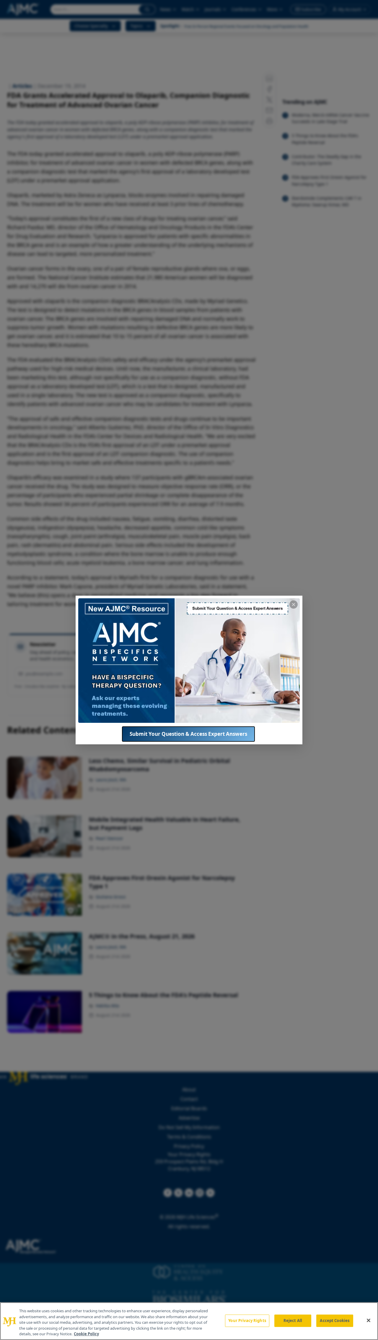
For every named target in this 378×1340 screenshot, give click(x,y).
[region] (189, 1321)
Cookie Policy (86, 1333)
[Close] (368, 1320)
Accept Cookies (334, 1320)
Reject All (293, 1320)
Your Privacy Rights (247, 1320)
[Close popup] (293, 604)
